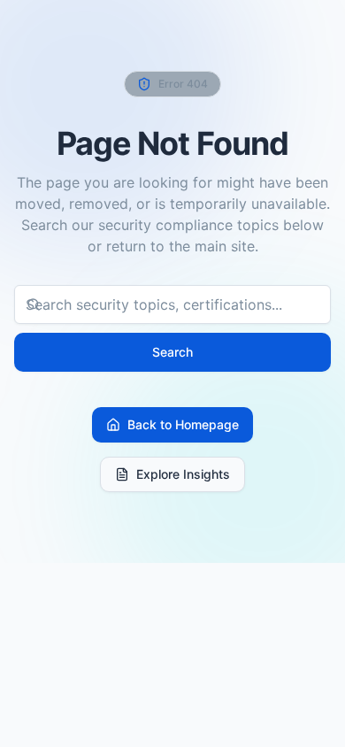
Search (172, 351)
